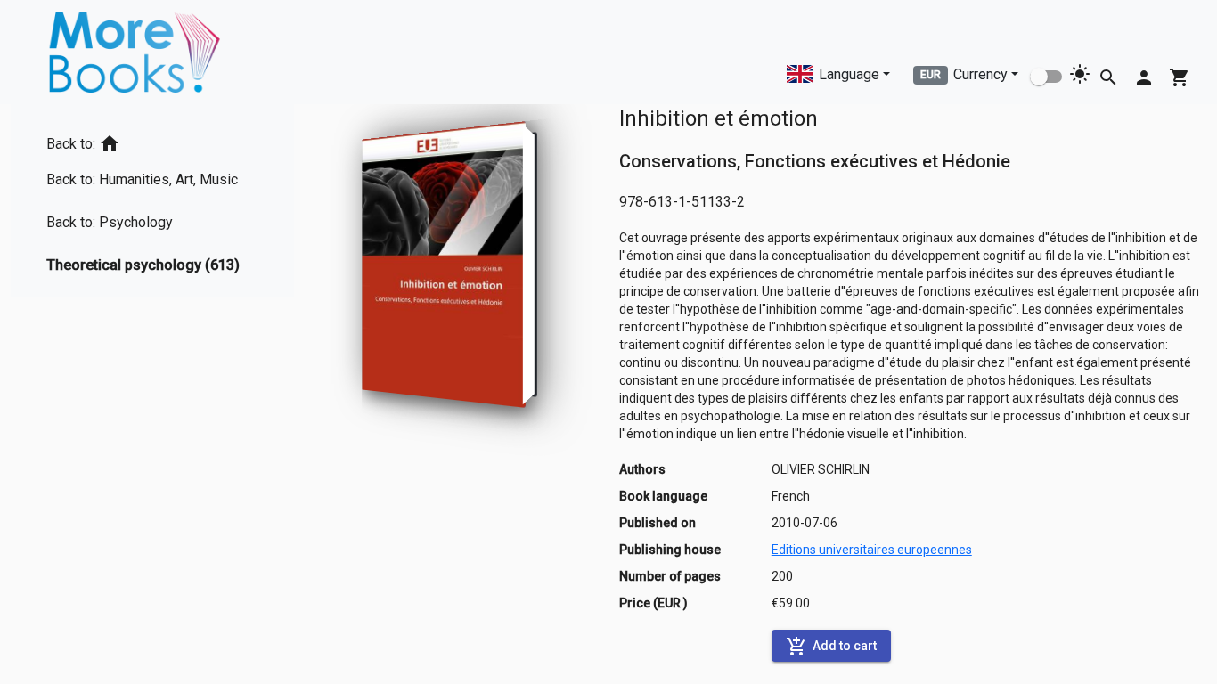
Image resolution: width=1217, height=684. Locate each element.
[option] (150, 140)
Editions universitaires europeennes (872, 549)
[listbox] (150, 200)
